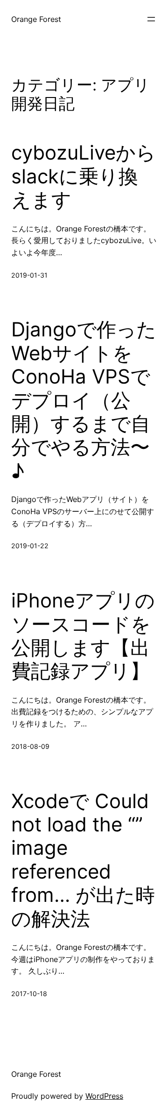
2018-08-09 (30, 746)
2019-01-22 (30, 546)
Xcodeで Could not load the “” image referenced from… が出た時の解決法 (83, 859)
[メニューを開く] (151, 19)
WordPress (104, 1096)
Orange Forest (36, 19)
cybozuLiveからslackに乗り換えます (83, 176)
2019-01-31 (29, 275)
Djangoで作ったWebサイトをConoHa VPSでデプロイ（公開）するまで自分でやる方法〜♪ (83, 400)
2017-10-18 (29, 993)
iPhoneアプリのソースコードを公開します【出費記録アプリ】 (83, 636)
